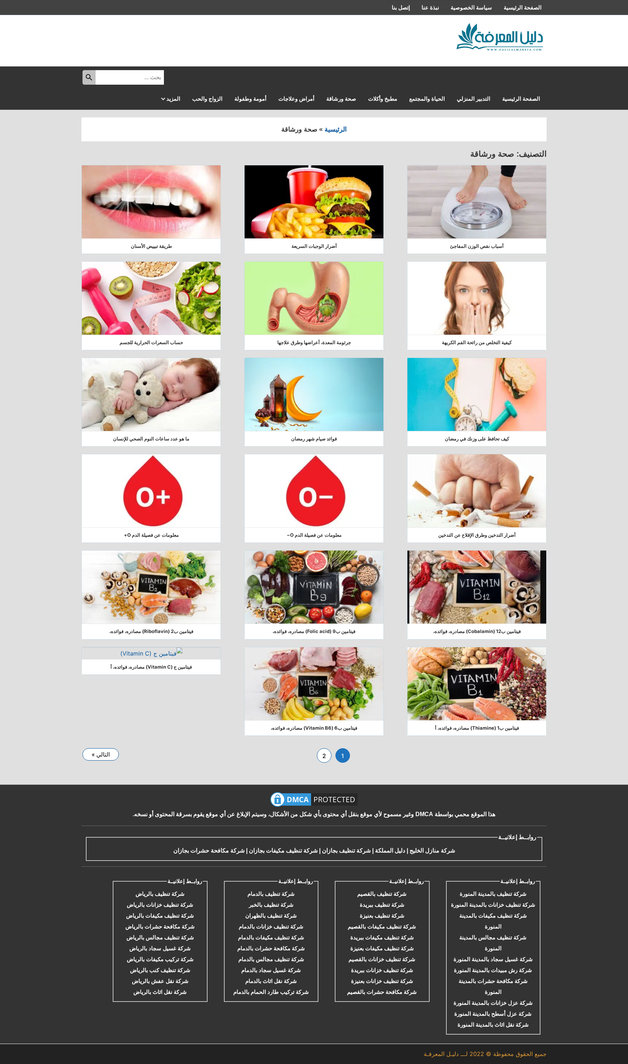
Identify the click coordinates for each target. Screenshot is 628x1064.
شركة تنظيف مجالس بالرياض (160, 937)
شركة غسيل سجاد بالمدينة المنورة (493, 959)
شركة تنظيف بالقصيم (382, 894)
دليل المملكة (389, 850)
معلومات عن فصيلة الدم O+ (151, 535)
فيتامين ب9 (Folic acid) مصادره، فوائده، (314, 631)
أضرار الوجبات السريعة (314, 246)
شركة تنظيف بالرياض (160, 894)
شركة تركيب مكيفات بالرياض (160, 959)
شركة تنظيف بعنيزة (382, 915)
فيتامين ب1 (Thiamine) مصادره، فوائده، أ (477, 728)
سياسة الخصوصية (471, 7)
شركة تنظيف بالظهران (271, 915)
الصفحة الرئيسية (523, 7)
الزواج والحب (207, 99)
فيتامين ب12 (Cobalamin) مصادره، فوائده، (477, 631)
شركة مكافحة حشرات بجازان (209, 850)
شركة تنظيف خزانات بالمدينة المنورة (493, 905)
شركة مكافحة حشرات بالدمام (271, 948)
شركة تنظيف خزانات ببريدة (382, 970)
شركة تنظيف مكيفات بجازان (283, 850)
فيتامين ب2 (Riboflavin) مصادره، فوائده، (151, 631)
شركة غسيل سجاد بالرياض (160, 948)
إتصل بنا (401, 7)
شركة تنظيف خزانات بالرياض (160, 905)
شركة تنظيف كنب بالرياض (160, 970)
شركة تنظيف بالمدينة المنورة (493, 894)
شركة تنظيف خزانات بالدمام (271, 926)
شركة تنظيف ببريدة (382, 905)
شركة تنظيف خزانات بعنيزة (382, 981)
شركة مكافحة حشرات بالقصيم (382, 992)
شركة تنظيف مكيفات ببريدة (382, 937)
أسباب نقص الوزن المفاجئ (477, 246)
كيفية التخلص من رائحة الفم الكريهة (477, 342)
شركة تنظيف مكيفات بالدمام (271, 937)
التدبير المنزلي (473, 99)
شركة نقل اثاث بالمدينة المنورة (493, 1024)
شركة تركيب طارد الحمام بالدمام (271, 992)
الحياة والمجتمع (427, 99)
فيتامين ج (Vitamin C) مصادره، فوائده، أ (151, 667)
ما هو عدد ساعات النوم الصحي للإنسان (151, 439)
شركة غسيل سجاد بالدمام (271, 970)
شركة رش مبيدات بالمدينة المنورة (493, 970)
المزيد (173, 99)
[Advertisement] (217, 39)
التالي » (101, 754)
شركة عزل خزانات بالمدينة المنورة (493, 1003)
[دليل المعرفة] (500, 36)
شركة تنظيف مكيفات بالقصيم (382, 926)
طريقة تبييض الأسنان (151, 246)
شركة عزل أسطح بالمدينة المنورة (493, 1014)
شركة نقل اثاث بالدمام (271, 981)
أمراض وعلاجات (296, 99)
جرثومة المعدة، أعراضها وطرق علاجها (314, 342)
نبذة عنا (430, 7)
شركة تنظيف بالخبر (271, 905)
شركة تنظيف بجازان (346, 850)
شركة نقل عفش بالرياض (160, 981)
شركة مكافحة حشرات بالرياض (160, 926)
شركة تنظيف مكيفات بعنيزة (382, 948)
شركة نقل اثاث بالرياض (160, 992)
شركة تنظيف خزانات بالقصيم (382, 959)
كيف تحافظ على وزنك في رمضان (477, 439)
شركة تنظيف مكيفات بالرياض (160, 915)
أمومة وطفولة (250, 99)
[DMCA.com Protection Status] (314, 799)
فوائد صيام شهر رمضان (314, 439)
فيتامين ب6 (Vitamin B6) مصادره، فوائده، (314, 728)
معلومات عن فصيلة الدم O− (314, 535)
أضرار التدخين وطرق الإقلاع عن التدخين (477, 535)
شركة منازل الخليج (432, 850)
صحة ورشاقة (341, 99)
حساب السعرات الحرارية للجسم (151, 342)
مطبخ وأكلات (382, 99)
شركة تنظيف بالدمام (271, 894)
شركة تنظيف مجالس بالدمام (271, 959)
